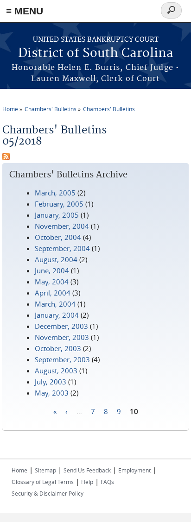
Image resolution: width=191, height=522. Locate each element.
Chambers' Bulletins (50, 109)
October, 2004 (58, 237)
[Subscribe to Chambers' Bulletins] (6, 157)
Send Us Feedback (87, 470)
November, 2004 (62, 226)
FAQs (107, 481)
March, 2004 (55, 303)
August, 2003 (56, 370)
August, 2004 (56, 259)
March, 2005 (55, 192)
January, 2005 (57, 215)
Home (10, 109)
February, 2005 (59, 203)
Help (87, 481)
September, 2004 (62, 248)
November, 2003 (62, 337)
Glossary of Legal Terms (43, 481)
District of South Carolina (95, 53)
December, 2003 (61, 326)
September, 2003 (62, 359)
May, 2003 (52, 392)
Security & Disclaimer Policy (47, 493)
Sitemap (45, 470)
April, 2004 (52, 292)
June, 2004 (52, 270)
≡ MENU (24, 11)
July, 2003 (50, 381)
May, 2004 (52, 281)
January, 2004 (57, 315)
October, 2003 (58, 348)
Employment (134, 470)
